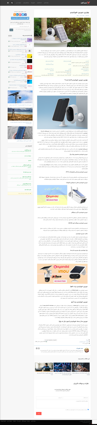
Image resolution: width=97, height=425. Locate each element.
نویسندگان (24, 421)
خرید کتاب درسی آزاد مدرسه (49, 69)
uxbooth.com (14, 77)
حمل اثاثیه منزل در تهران (50, 61)
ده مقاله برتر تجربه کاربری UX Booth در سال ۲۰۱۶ (17, 75)
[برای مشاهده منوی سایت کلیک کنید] (8, 3)
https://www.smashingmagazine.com (18, 51)
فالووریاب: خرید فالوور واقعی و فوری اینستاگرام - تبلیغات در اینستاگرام (21, 166)
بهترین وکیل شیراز (51, 73)
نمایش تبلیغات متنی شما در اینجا (24, 193)
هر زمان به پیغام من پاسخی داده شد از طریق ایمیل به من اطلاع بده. (76, 409)
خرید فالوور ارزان (86, 70)
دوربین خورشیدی (82, 341)
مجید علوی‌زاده (79, 348)
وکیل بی (69, 69)
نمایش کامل (10, 35)
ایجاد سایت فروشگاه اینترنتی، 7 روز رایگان (24, 184)
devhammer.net (14, 87)
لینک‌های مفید (26, 3)
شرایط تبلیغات (3, 421)
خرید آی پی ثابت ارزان (85, 73)
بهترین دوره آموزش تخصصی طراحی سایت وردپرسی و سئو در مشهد (20, 178)
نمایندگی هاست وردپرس (85, 69)
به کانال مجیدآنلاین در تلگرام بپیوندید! (19, 18)
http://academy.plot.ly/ (15, 46)
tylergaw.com (14, 67)
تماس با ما (19, 421)
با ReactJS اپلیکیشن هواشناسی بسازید (19, 44)
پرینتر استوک (69, 73)
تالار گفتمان (39, 3)
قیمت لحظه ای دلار (68, 70)
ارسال (39, 413)
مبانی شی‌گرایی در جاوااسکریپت (21, 54)
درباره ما (28, 421)
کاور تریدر (87, 61)
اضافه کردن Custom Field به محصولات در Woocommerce (19, 39)
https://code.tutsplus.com (16, 41)
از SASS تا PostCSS (22, 65)
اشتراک (11, 30)
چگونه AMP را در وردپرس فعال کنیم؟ (20, 80)
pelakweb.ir (14, 82)
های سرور (87, 64)
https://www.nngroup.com (16, 72)
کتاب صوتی (52, 70)
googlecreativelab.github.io (16, 62)
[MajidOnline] (85, 3)
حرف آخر (69, 64)
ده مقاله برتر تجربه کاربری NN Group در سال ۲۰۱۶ (17, 70)
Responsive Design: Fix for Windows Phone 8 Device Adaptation (17, 85)
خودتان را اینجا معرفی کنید (37, 76)
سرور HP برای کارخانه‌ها (50, 64)
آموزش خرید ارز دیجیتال (67, 61)
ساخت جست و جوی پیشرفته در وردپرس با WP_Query (17, 49)
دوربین (87, 341)
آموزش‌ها (33, 3)
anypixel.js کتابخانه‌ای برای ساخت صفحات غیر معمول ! (18, 60)
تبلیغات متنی (18, 3)
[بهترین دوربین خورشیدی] (62, 32)
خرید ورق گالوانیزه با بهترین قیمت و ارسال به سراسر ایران (21, 150)
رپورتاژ (87, 340)
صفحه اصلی (46, 3)
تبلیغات (14, 421)
